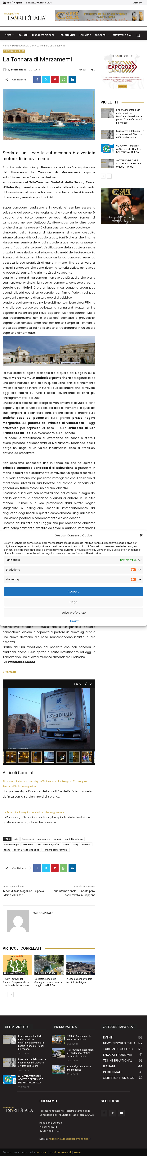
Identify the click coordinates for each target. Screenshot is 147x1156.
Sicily (75, 844)
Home (6, 45)
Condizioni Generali (60, 1152)
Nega (73, 602)
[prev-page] (5, 994)
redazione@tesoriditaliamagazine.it (69, 1138)
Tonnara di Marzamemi (55, 849)
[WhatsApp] (63, 79)
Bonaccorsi (28, 838)
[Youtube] (121, 1113)
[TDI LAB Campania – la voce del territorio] (58, 1039)
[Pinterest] (55, 79)
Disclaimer (41, 1152)
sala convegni (11, 844)
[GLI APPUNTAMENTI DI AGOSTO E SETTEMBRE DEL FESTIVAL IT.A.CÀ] (107, 148)
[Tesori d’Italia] (5, 70)
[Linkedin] (72, 79)
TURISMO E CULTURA (23, 45)
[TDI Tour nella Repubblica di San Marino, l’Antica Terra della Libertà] (58, 1053)
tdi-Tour (86, 844)
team (7, 849)
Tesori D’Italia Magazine (26, 849)
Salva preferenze (73, 613)
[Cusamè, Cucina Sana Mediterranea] (58, 1069)
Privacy (74, 620)
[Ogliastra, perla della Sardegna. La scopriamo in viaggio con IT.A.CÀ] (48, 965)
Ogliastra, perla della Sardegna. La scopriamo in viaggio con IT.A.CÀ (48, 982)
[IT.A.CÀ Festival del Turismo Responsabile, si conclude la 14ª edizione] (17, 965)
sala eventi (28, 844)
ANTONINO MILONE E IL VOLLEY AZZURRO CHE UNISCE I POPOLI (128, 163)
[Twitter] (46, 79)
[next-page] (11, 994)
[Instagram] (112, 1113)
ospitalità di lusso (74, 838)
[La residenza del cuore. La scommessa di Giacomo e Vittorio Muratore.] (107, 134)
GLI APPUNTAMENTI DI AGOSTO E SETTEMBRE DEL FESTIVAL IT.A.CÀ (128, 149)
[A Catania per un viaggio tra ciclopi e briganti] (80, 965)
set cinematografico (49, 844)
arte (16, 838)
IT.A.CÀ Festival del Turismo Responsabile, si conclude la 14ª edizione (16, 982)
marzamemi (44, 838)
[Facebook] (37, 79)
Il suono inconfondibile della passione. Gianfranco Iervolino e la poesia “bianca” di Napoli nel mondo (129, 116)
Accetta (73, 591)
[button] (141, 535)
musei (57, 838)
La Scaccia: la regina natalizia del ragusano (33, 812)
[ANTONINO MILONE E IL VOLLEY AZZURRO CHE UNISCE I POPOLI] (107, 163)
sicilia (66, 844)
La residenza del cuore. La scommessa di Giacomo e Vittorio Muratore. (130, 134)
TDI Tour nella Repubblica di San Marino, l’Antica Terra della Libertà (80, 1053)
